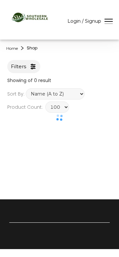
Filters (18, 66)
